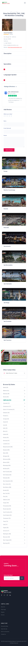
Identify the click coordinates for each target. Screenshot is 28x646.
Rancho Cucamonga (9, 190)
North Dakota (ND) (7, 474)
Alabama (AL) (6, 390)
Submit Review (9, 150)
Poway (5, 171)
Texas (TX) (5, 521)
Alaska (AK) (5, 387)
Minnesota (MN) (6, 459)
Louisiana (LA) (6, 443)
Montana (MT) (6, 468)
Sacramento (7, 246)
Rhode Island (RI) (7, 509)
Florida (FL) (5, 415)
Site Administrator (13, 92)
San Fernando (7, 321)
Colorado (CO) (6, 403)
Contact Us (3, 634)
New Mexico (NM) (7, 487)
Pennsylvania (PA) (7, 506)
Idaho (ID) (5, 428)
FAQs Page (3, 609)
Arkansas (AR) (6, 393)
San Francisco (7, 340)
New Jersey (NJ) (7, 484)
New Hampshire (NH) (8, 481)
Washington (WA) (7, 533)
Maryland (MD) (6, 450)
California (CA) (7, 400)
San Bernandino (8, 265)
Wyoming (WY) (6, 543)
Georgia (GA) (6, 418)
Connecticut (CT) (7, 406)
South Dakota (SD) (7, 515)
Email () (7, 128)
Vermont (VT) (6, 530)
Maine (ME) (5, 453)
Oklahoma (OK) (6, 499)
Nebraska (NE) (6, 478)
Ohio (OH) (5, 496)
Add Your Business (5, 631)
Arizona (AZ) (6, 396)
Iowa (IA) (5, 425)
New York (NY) (6, 493)
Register (2, 612)
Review (5, 135)
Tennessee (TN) (6, 518)
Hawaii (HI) (5, 422)
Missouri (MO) (6, 462)
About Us (3, 606)
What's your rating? (8, 114)
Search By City (4, 628)
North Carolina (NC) (7, 471)
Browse (2, 614)
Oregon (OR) (6, 502)
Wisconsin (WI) (6, 537)
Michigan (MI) (6, 456)
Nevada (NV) (6, 490)
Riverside (6, 227)
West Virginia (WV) (7, 540)
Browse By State (4, 626)
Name (5, 121)
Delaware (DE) (6, 412)
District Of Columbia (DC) (8, 409)
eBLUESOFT (24, 641)
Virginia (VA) (5, 527)
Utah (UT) (5, 524)
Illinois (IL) (5, 431)
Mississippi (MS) (7, 465)
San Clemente (8, 284)
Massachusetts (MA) (8, 446)
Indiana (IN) (5, 434)
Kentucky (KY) (6, 440)
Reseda (6, 208)
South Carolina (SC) (7, 512)
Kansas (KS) (6, 437)
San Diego (6, 302)
